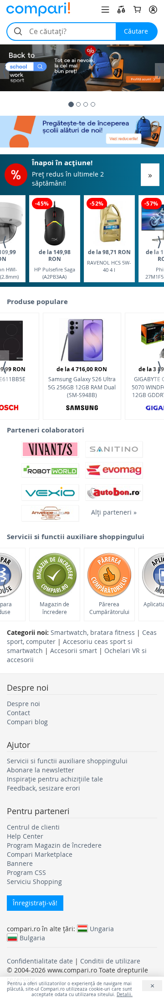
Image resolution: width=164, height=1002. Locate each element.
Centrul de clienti (33, 827)
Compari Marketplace (39, 854)
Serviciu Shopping (34, 881)
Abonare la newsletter (40, 770)
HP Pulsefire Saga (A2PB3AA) (54, 264)
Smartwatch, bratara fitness (93, 632)
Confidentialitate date (40, 961)
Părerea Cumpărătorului (109, 607)
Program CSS (26, 872)
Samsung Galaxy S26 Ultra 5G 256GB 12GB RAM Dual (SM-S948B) (82, 381)
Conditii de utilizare (110, 961)
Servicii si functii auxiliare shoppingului (67, 760)
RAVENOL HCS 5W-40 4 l (109, 260)
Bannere (20, 863)
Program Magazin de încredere (54, 845)
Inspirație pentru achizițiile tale (55, 779)
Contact (18, 712)
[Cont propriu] (153, 9)
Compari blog (27, 721)
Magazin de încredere (54, 607)
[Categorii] (105, 9)
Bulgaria (32, 937)
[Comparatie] (121, 9)
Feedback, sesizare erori (43, 788)
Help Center (25, 836)
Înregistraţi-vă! (35, 903)
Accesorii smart (73, 650)
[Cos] (137, 9)
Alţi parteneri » (114, 512)
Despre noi (23, 703)
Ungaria (102, 928)
